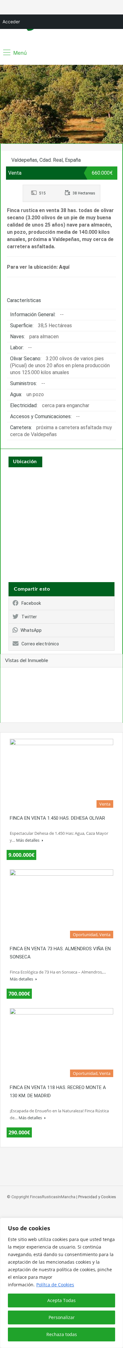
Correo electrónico (40, 643)
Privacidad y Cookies (97, 1196)
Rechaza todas (61, 1334)
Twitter (29, 616)
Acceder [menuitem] (11, 21)
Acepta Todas (61, 1300)
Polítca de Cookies (55, 1285)
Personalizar (62, 1317)
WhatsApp (31, 630)
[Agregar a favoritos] (12, 157)
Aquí (64, 267)
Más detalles (28, 840)
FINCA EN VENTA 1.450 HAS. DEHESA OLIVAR (57, 818)
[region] (61, 1283)
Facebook (31, 603)
